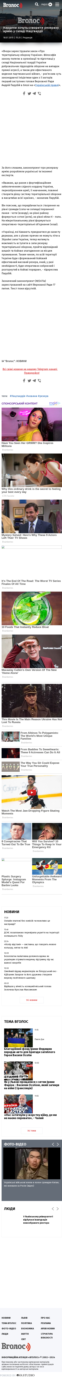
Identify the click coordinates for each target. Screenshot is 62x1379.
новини (32, 396)
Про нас (45, 1318)
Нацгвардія (18, 396)
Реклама (46, 1323)
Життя (25, 1334)
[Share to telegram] (34, 94)
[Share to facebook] (24, 94)
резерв (44, 396)
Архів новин (48, 1328)
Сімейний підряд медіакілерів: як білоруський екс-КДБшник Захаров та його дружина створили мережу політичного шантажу (30, 974)
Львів (24, 1318)
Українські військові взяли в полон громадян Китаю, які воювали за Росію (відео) (31, 1184)
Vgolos (12, 5)
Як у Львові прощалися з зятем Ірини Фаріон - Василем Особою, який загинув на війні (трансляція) (31, 1085)
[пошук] (36, 4)
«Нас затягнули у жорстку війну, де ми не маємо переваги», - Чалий (30, 1116)
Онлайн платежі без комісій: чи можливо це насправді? (27, 922)
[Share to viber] (39, 94)
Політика (26, 1323)
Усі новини (31, 1000)
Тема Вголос (9, 1323)
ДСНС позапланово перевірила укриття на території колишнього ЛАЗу (31, 934)
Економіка (27, 1328)
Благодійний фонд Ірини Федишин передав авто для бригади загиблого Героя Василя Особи (29, 1052)
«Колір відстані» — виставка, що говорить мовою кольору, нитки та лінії (30, 946)
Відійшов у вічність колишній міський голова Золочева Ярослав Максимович (27, 988)
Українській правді (47, 85)
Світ (23, 1339)
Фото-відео (9, 1328)
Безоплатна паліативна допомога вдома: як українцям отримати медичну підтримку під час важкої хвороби (29, 959)
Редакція (27, 37)
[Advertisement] (31, 131)
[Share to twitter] (29, 94)
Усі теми (32, 1130)
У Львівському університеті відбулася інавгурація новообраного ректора (38, 1219)
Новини (6, 1318)
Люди (5, 1334)
